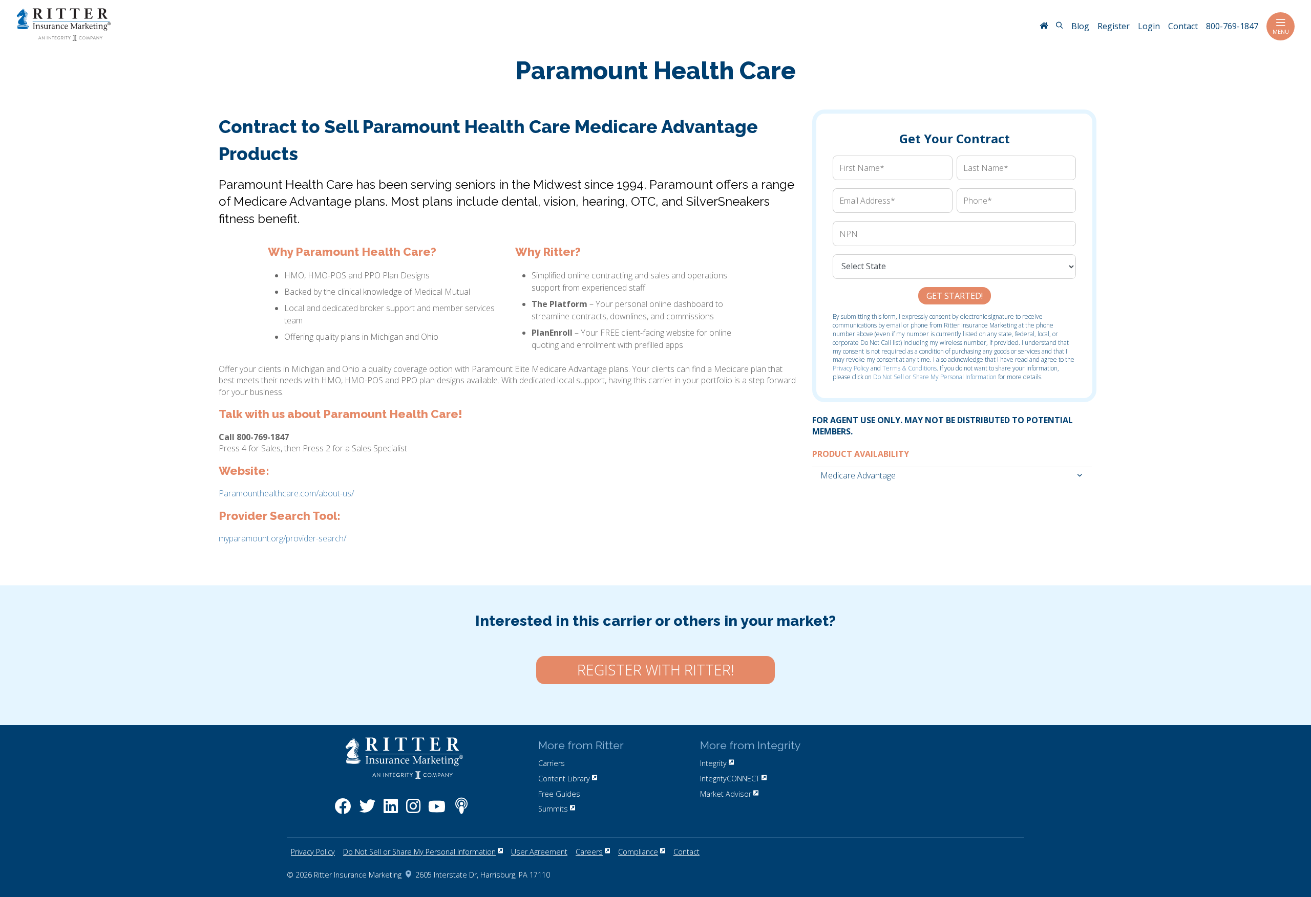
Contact (686, 852)
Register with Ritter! (655, 670)
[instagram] (413, 811)
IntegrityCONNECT (729, 778)
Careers (589, 852)
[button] (952, 475)
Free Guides (559, 794)
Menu (1281, 31)
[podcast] (461, 811)
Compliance (638, 852)
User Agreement (539, 852)
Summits (553, 809)
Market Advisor (725, 794)
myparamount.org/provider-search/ (282, 538)
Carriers (551, 763)
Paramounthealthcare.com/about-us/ (286, 493)
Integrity (713, 763)
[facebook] (343, 811)
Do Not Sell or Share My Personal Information (935, 377)
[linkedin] (391, 811)
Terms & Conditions (909, 368)
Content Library (564, 778)
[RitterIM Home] (1044, 26)
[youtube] (437, 811)
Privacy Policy (851, 368)
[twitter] (367, 811)
